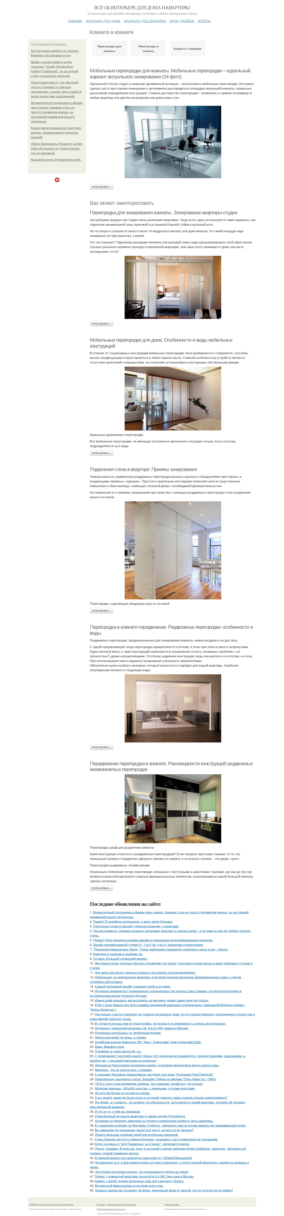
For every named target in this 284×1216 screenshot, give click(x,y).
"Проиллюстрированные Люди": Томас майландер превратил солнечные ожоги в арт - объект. (160, 949)
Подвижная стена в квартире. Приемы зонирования (143, 469)
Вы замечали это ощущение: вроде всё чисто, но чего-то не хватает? (144, 1130)
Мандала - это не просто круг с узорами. (123, 1070)
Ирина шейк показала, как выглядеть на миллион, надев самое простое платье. (152, 1000)
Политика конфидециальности (111, 1209)
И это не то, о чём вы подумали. (118, 1111)
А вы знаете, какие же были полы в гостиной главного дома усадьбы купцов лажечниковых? (161, 1097)
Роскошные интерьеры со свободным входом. (128, 1032)
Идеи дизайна (182, 20)
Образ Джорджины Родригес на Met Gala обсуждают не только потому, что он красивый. (56, 148)
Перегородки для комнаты (109, 48)
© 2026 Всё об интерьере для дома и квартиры (51, 1204)
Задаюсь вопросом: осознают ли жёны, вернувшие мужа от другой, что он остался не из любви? (164, 1190)
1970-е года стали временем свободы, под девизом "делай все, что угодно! (149, 1083)
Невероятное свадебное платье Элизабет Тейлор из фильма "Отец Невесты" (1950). (156, 1079)
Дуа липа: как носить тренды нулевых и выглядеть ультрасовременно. (145, 972)
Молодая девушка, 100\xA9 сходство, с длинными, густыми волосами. (145, 1088)
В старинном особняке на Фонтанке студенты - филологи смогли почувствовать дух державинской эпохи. (170, 1125)
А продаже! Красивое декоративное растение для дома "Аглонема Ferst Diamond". (154, 1074)
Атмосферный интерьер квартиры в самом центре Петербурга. (140, 1116)
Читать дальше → (101, 186)
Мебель (204, 20)
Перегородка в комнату (148, 48)
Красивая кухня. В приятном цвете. (56, 159)
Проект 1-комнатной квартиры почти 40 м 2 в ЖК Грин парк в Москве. (144, 1176)
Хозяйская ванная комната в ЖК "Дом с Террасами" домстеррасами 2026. (148, 1042)
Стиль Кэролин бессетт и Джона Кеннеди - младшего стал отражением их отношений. (156, 1139)
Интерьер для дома (103, 20)
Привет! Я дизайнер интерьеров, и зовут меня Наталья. (133, 921)
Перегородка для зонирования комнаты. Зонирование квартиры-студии (163, 212)
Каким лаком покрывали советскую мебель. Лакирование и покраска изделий (56, 132)
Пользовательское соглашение (121, 1204)
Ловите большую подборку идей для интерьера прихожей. (137, 1134)
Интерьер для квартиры (145, 20)
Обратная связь (172, 1204)
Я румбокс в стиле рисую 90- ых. (118, 1051)
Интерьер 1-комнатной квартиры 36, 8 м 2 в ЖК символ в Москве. (142, 1028)
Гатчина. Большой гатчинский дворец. (120, 958)
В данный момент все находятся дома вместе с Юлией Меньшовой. (143, 1158)
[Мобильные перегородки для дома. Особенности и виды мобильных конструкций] (173, 398)
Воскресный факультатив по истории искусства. (129, 1185)
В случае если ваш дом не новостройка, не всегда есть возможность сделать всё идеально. (160, 1023)
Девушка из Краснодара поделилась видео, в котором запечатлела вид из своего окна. (157, 1065)
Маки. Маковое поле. (110, 1046)
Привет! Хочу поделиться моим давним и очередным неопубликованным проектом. (153, 940)
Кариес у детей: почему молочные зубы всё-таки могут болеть (139, 1181)
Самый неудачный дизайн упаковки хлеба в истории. (133, 986)
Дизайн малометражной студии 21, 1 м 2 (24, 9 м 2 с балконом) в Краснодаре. (148, 944)
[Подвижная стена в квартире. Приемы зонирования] (173, 550)
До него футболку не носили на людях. (122, 1093)
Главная (75, 20)
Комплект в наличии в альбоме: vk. (118, 954)
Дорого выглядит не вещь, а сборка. (121, 1037)
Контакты (101, 1204)
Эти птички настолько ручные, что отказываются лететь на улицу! (141, 1171)
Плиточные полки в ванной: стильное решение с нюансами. (136, 926)
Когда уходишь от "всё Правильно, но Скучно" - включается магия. (142, 1144)
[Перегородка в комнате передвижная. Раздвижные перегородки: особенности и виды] (173, 708)
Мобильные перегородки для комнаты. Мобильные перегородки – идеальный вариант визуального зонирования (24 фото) (170, 74)
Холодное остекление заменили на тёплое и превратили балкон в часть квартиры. (154, 1121)
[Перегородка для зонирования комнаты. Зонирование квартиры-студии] (173, 287)
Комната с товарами (188, 48)
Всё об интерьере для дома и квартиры (142, 7)
